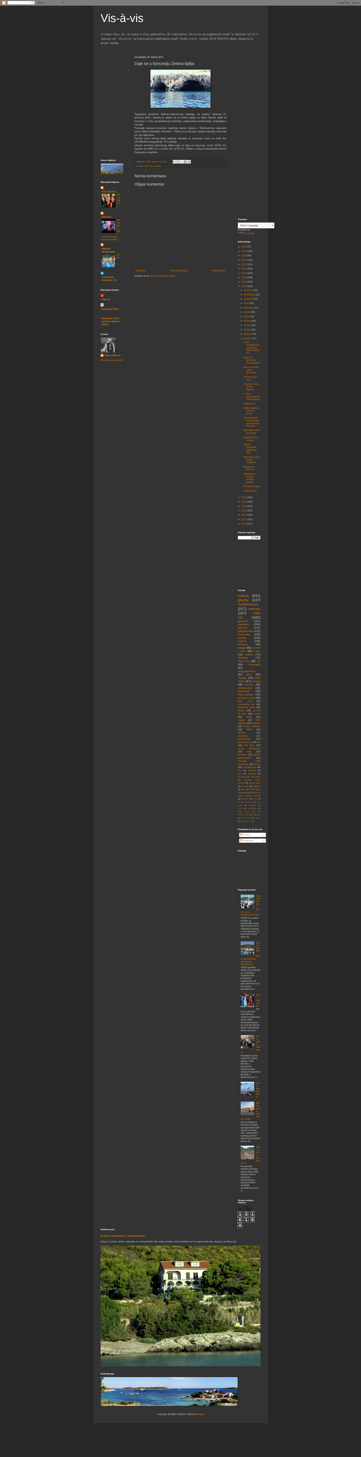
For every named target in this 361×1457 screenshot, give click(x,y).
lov (258, 661)
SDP (255, 799)
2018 (244, 282)
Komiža (249, 684)
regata (241, 720)
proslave (243, 621)
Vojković (256, 786)
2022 (244, 264)
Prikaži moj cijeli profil (112, 360)
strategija (252, 774)
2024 (244, 255)
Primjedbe (247, 840)
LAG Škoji (249, 745)
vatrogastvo (246, 821)
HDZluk (242, 732)
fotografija (254, 664)
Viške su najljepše (118, 200)
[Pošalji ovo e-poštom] (175, 162)
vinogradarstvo (247, 671)
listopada (249, 299)
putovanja (244, 691)
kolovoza (249, 307)
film (243, 789)
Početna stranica (179, 270)
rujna (247, 303)
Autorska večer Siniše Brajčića (251, 387)
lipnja (247, 316)
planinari (252, 770)
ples (240, 774)
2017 (244, 286)
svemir (257, 818)
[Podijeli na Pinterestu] (189, 162)
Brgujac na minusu (249, 468)
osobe (257, 713)
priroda (242, 637)
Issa (240, 770)
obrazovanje (245, 687)
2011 (244, 519)
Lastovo (245, 799)
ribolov (241, 710)
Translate (250, 233)
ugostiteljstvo (249, 767)
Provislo (241, 777)
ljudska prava (245, 742)
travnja (247, 325)
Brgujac (242, 677)
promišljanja (244, 739)
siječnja (248, 338)
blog (249, 751)
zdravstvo (243, 736)
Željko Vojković (112, 355)
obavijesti (243, 624)
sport (249, 674)
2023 (244, 260)
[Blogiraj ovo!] (178, 162)
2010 (244, 523)
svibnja (248, 321)
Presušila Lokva (251, 486)
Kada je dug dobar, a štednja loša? (123, 1235)
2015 (244, 501)
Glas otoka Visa (247, 812)
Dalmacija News (110, 309)
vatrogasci (255, 777)
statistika (243, 657)
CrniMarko (252, 808)
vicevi (240, 808)
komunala (244, 634)
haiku (257, 651)
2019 (244, 277)
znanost (245, 786)
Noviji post (140, 270)
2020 (244, 273)
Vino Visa (245, 701)
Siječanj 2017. (250, 491)
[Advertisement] (112, 78)
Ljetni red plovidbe (258, 1090)
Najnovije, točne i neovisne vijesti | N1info (111, 321)
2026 (244, 246)
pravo (257, 764)
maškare (256, 723)
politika (249, 654)
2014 (244, 506)
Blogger (200, 1414)
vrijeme (242, 640)
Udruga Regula (245, 802)
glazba (243, 600)
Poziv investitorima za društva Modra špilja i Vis (251, 347)
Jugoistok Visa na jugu (250, 438)
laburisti (242, 627)
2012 (244, 515)
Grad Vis (243, 661)
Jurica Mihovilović (249, 748)
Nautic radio (254, 783)
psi (258, 742)
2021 (244, 268)
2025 (244, 251)
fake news (246, 818)
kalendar (252, 805)
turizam (254, 609)
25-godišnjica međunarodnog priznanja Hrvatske (251, 422)
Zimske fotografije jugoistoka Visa (250, 448)
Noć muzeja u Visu (250, 378)
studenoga (249, 294)
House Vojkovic (252, 726)
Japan (249, 717)
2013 (244, 510)
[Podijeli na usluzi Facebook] (185, 162)
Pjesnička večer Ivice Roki (251, 431)
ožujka (247, 329)
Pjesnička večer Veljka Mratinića (251, 460)
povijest (255, 681)
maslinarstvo (248, 604)
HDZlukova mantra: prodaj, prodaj (249, 478)
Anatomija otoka (246, 707)
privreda (157, 166)
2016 (244, 497)
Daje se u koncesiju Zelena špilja (251, 360)
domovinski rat (246, 704)
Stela (249, 729)
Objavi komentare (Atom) (163, 276)
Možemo (256, 815)
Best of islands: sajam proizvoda (251, 370)
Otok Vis (148, 166)
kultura (243, 596)
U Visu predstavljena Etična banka (251, 397)
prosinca (248, 290)
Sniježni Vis (249, 403)
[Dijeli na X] (182, 162)
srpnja (247, 312)
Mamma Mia (243, 815)
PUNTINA (107, 217)
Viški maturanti (258, 1000)
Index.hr (106, 299)
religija (242, 647)
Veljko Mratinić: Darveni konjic (251, 411)
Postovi (246, 834)
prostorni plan (246, 697)
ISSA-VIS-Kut (109, 191)
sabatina (242, 754)
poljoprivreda (245, 631)
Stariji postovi (219, 270)
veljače (248, 334)
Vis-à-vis (122, 18)
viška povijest (246, 694)
